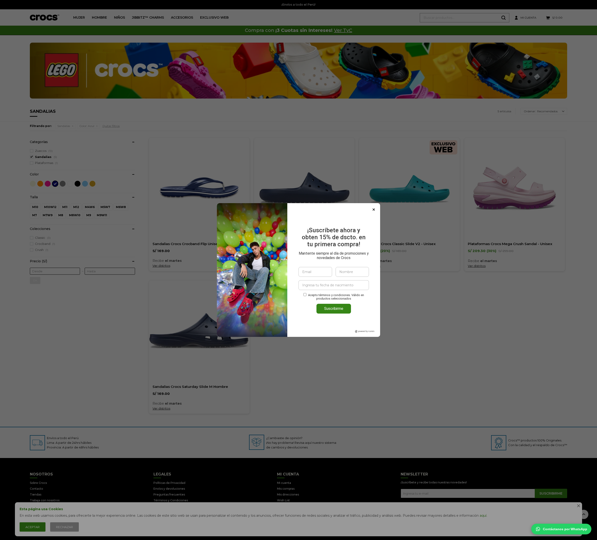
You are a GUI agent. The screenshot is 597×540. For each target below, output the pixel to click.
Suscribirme (333, 308)
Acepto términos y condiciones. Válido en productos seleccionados (336, 296)
